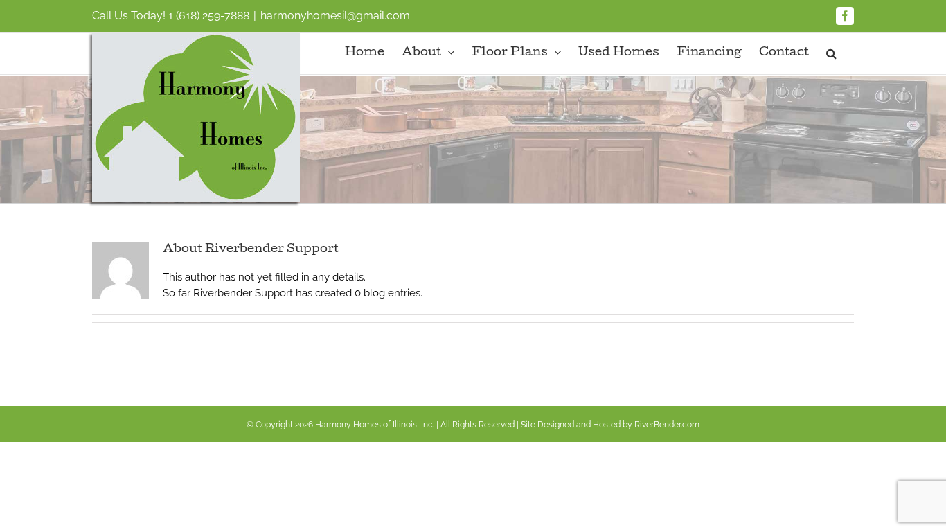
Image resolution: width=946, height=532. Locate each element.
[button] (831, 53)
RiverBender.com (666, 424)
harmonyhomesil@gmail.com (335, 15)
